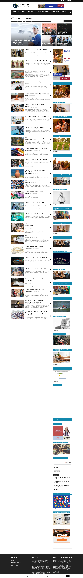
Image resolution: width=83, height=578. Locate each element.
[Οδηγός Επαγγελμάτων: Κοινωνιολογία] (17, 184)
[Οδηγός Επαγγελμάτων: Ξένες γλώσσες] (17, 152)
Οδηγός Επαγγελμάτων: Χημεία (34, 191)
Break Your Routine (54, 11)
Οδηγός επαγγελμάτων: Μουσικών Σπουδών (37, 257)
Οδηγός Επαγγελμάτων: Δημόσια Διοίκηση (37, 60)
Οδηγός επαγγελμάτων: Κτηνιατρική (35, 268)
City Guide (27, 14)
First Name (56, 467)
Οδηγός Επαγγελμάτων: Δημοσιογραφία (36, 159)
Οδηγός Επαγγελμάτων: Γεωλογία (34, 289)
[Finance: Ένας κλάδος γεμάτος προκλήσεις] (17, 120)
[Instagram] (63, 1)
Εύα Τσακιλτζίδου (28, 282)
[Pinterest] (67, 1)
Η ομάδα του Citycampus (16, 563)
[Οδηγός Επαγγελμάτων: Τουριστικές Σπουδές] (17, 108)
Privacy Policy (46, 14)
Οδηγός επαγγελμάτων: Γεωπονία (34, 202)
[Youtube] (71, 1)
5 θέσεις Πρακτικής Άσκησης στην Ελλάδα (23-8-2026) (62, 478)
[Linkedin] (65, 1)
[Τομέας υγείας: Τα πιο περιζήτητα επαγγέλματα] (26, 35)
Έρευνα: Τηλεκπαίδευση (56, 14)
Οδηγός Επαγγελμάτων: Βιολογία (34, 127)
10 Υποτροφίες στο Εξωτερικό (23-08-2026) (62, 482)
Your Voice (64, 11)
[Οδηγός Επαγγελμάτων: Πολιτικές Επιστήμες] (49, 29)
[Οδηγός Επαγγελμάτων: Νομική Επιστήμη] (17, 97)
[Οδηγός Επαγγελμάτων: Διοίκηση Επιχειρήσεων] (17, 227)
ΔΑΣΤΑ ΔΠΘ (56, 475)
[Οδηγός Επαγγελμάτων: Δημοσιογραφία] (17, 163)
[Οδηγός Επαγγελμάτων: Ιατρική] (17, 216)
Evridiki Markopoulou (28, 61)
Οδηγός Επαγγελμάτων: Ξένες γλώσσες (36, 148)
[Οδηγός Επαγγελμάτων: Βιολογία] (17, 130)
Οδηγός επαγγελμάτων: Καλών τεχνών (36, 49)
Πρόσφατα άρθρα (46, 21)
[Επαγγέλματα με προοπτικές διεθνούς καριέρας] (49, 40)
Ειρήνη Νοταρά (15, 44)
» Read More (55, 99)
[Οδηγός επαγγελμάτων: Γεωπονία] (17, 206)
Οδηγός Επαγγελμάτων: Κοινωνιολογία (36, 181)
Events (32, 14)
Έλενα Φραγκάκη (28, 193)
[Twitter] (69, 1)
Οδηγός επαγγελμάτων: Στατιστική (35, 236)
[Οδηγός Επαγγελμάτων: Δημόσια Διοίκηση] (17, 64)
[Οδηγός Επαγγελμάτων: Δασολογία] (17, 141)
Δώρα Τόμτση (27, 182)
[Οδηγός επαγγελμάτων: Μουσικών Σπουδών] (17, 261)
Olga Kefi (26, 95)
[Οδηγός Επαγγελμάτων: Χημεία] (17, 195)
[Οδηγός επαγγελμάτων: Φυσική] (17, 250)
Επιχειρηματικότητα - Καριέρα (27, 21)
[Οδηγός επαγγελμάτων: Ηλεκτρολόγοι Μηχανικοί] (64, 40)
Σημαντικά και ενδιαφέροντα (37, 21)
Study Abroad (39, 14)
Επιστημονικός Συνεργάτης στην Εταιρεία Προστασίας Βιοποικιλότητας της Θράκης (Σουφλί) (61, 487)
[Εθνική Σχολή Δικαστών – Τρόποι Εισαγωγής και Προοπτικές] (17, 304)
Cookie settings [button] (61, 576)
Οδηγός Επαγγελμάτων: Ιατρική (34, 213)
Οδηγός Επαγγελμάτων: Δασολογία (35, 138)
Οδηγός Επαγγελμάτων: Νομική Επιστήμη (37, 93)
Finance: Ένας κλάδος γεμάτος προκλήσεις (37, 116)
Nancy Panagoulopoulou (29, 150)
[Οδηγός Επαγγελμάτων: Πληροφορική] (64, 29)
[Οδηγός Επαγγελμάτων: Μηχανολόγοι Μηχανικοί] (17, 85)
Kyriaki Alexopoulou (28, 173)
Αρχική (14, 11)
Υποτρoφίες (30, 11)
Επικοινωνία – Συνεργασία (16, 562)
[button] (70, 12)
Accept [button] (68, 576)
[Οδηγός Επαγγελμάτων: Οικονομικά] (17, 74)
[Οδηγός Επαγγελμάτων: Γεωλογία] (17, 293)
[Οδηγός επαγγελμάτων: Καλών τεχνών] (17, 53)
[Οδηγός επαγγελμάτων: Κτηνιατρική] (17, 271)
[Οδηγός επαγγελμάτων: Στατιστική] (17, 239)
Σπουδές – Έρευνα (21, 11)
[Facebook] (61, 1)
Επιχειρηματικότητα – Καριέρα (41, 11)
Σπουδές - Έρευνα (14, 21)
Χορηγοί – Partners (14, 565)
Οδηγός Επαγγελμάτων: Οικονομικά (35, 71)
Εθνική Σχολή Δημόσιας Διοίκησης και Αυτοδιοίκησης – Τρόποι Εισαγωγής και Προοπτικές (36, 313)
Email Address (57, 463)
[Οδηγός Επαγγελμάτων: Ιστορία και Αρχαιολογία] (17, 173)
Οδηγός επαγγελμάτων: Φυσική (34, 246)
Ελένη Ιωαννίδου (28, 51)
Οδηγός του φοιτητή (18, 14)
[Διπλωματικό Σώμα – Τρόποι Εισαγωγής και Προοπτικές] (17, 282)
